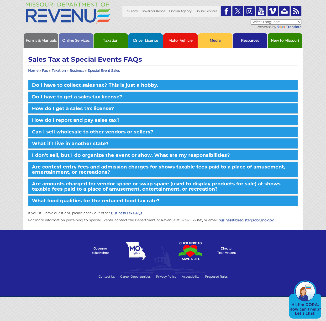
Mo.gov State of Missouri (136, 251)
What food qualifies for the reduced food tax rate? (96, 201)
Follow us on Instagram (249, 11)
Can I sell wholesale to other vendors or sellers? (92, 132)
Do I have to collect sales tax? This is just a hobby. (95, 85)
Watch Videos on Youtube (261, 11)
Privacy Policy (166, 276)
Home (33, 70)
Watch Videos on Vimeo (273, 11)
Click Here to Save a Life (190, 251)
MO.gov (132, 11)
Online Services (206, 11)
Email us (284, 11)
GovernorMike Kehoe (100, 251)
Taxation (59, 70)
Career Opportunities (135, 276)
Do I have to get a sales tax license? (77, 97)
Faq (45, 70)
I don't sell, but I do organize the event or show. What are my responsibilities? (131, 155)
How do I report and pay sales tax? (76, 120)
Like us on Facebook (226, 11)
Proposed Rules (216, 276)
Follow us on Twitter (237, 11)
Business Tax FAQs (126, 213)
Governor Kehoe (153, 11)
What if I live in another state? (70, 143)
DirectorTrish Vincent (226, 251)
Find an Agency (180, 11)
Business (77, 70)
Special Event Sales (104, 70)
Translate (293, 27)
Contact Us (107, 276)
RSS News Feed (296, 11)
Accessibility (191, 276)
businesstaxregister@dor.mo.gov (246, 220)
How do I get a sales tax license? (73, 108)
